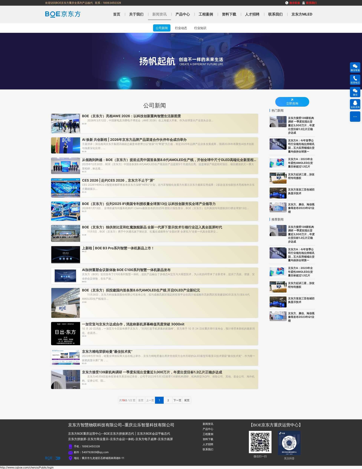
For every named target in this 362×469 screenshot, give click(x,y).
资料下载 (229, 14)
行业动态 (181, 28)
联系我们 (275, 14)
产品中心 (183, 14)
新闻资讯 (159, 14)
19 (123, 400)
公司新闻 (162, 28)
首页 (116, 14)
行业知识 (200, 28)
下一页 (177, 400)
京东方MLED (301, 14)
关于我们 (136, 14)
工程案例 (206, 14)
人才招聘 (252, 14)
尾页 (186, 400)
